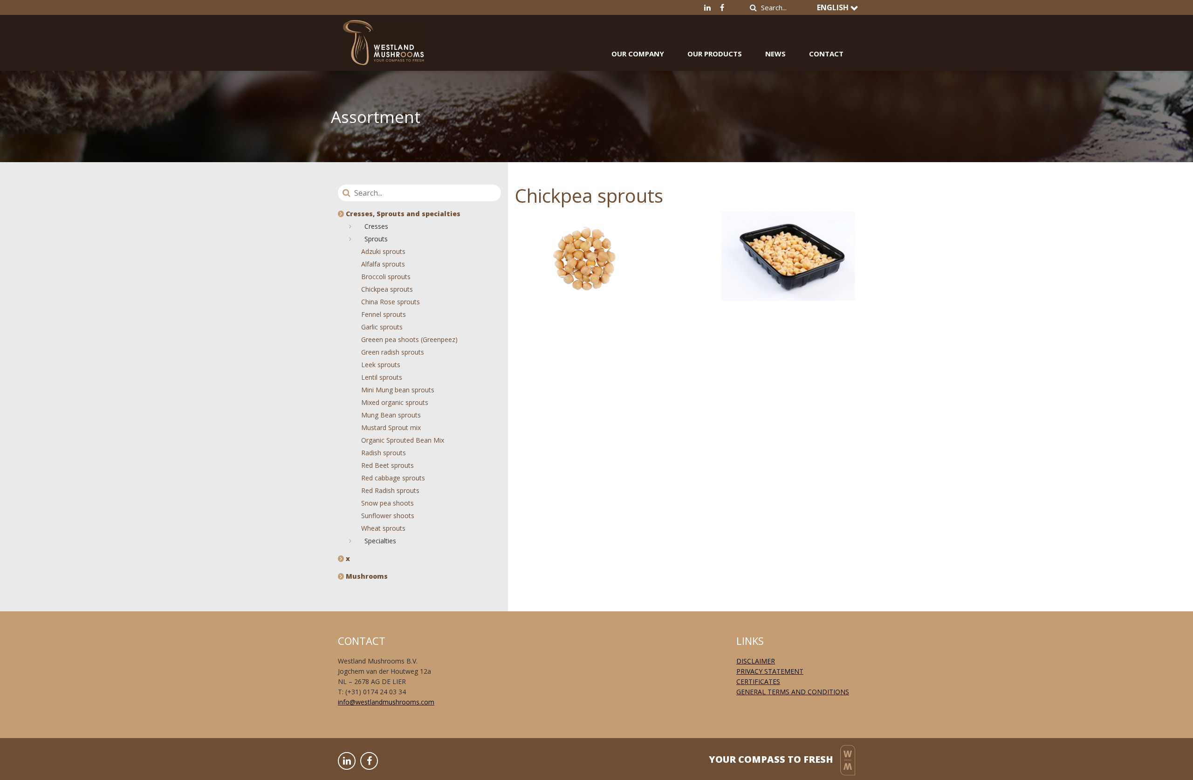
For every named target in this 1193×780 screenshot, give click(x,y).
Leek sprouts (380, 364)
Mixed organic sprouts (394, 402)
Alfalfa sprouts (383, 264)
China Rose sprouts (390, 301)
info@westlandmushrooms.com (386, 702)
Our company (637, 53)
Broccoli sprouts (386, 276)
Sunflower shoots (387, 515)
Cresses (375, 226)
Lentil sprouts (381, 377)
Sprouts (375, 238)
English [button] (833, 7)
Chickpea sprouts (387, 289)
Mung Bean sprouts (391, 415)
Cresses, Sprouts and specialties (402, 213)
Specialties (379, 540)
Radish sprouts (383, 452)
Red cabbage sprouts (393, 477)
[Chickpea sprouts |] (383, 36)
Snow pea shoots (387, 503)
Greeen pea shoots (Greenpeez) (409, 339)
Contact (826, 53)
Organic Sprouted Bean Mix (402, 440)
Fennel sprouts (383, 314)
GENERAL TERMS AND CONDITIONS (792, 691)
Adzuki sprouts (383, 251)
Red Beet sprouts (387, 465)
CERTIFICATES (758, 681)
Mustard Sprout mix (391, 427)
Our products (714, 53)
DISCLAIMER (755, 661)
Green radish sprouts (392, 352)
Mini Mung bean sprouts (397, 389)
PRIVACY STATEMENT (769, 671)
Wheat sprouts (383, 528)
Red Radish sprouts (390, 490)
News (775, 53)
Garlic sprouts (382, 326)
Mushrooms (366, 576)
